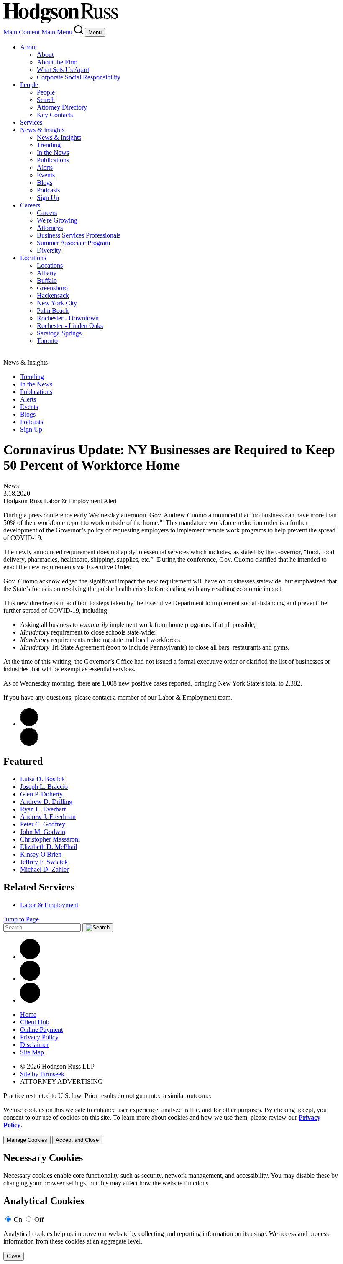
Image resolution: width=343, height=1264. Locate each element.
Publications (53, 160)
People (29, 84)
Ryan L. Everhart (43, 809)
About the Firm (57, 62)
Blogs (44, 182)
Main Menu (56, 32)
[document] (171, 1206)
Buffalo (47, 280)
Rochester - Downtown (68, 318)
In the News (53, 152)
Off (39, 1219)
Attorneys (50, 227)
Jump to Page (21, 919)
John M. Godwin (42, 831)
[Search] (79, 32)
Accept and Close (77, 1140)
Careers (30, 205)
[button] (29, 743)
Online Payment (41, 1029)
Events (46, 175)
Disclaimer (34, 1044)
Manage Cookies (27, 1140)
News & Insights (42, 129)
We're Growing (57, 220)
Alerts (45, 167)
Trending (49, 144)
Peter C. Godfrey (42, 824)
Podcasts (48, 190)
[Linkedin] (30, 956)
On (18, 1219)
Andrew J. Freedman (48, 816)
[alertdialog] (171, 1206)
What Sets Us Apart (63, 69)
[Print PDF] (29, 723)
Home (28, 1014)
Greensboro (52, 288)
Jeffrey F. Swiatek (44, 861)
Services (31, 122)
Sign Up (48, 197)
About (28, 47)
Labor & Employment (49, 904)
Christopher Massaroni (50, 839)
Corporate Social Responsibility (78, 77)
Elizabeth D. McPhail (48, 846)
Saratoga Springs (59, 333)
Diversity (49, 250)
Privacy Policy (39, 1037)
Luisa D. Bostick (42, 779)
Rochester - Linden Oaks (70, 325)
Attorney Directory (62, 107)
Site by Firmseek (42, 1073)
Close (13, 1256)
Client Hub (34, 1022)
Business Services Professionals (78, 235)
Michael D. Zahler (44, 869)
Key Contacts (55, 114)
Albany (46, 272)
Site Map (32, 1052)
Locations (33, 257)
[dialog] (171, 1125)
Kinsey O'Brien (40, 854)
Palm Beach (53, 310)
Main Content (21, 32)
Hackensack (53, 295)
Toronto (47, 340)
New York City (57, 303)
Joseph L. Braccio (44, 786)
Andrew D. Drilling (46, 801)
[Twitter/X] (30, 978)
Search (46, 99)
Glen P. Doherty (41, 794)
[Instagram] (30, 1000)
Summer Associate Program (73, 242)
